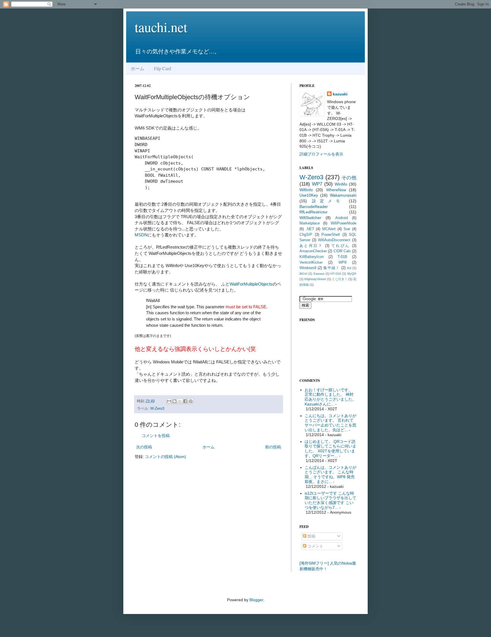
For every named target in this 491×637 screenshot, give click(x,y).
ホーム (137, 68)
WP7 (317, 184)
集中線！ (331, 268)
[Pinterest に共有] (191, 401)
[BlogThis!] (174, 401)
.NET (310, 229)
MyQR (351, 273)
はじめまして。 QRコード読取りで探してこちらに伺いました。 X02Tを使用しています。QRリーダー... (330, 448)
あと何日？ (311, 246)
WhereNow (336, 190)
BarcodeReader (313, 206)
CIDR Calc (342, 251)
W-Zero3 (157, 409)
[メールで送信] (169, 401)
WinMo (341, 184)
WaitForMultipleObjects (251, 284)
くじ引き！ (340, 279)
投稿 (310, 536)
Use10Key (308, 195)
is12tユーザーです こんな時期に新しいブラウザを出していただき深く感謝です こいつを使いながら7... (330, 500)
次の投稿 (144, 447)
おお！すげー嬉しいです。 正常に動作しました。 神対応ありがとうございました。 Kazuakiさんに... (330, 397)
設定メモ (328, 201)
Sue (347, 229)
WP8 (342, 263)
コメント (314, 546)
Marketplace (309, 223)
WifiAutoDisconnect (334, 240)
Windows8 (307, 268)
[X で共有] (180, 401)
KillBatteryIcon (311, 257)
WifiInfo (306, 190)
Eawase (318, 273)
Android (341, 218)
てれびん (340, 246)
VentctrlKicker (311, 263)
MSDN (141, 234)
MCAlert (329, 229)
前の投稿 (273, 447)
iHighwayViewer (315, 279)
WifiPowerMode (343, 223)
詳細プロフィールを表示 (321, 154)
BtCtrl (303, 273)
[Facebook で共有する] (185, 401)
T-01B (342, 257)
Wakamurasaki (343, 195)
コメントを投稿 (156, 435)
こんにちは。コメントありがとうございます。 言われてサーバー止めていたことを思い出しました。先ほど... (330, 422)
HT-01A (335, 273)
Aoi (349, 268)
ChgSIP (305, 235)
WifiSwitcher (310, 217)
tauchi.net (161, 27)
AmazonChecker (313, 251)
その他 (349, 177)
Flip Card (162, 68)
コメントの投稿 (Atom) (165, 456)
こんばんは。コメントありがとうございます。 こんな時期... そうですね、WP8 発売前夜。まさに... (330, 474)
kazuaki (340, 94)
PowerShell (330, 235)
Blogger (256, 600)
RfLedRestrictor (313, 212)
